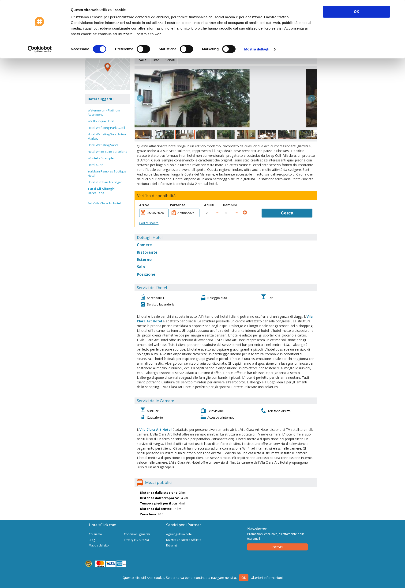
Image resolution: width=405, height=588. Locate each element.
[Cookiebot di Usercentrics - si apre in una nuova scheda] (39, 49)
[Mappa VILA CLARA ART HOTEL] (107, 67)
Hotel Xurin (95, 165)
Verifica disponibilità (156, 195)
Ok (243, 577)
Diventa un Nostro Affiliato (183, 540)
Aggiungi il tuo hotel (179, 534)
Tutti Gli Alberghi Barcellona (101, 191)
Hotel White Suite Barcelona (107, 151)
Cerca (287, 212)
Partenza (177, 205)
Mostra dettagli (256, 49)
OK (356, 12)
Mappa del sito (99, 545)
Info (156, 60)
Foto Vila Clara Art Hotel (104, 203)
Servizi (170, 60)
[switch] (143, 49)
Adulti (209, 205)
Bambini (230, 205)
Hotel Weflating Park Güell (106, 128)
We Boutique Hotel (101, 121)
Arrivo (144, 205)
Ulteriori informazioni (267, 577)
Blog (92, 540)
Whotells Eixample (101, 158)
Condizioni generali (137, 534)
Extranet (171, 545)
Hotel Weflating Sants (103, 145)
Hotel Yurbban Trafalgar (105, 182)
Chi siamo (95, 534)
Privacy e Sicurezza (136, 540)
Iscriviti (277, 547)
